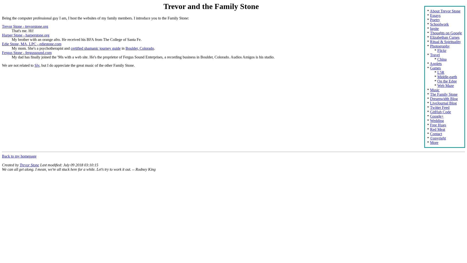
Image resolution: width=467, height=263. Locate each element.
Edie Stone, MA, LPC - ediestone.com (31, 44)
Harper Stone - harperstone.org (25, 35)
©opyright (438, 138)
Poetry (435, 20)
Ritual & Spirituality (445, 42)
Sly (37, 65)
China (442, 59)
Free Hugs (438, 125)
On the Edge (447, 81)
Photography (440, 46)
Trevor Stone (29, 165)
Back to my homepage (19, 156)
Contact (436, 134)
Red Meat (437, 129)
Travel (435, 55)
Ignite (434, 29)
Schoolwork (439, 24)
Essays (435, 15)
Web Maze (445, 86)
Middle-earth (447, 77)
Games (435, 68)
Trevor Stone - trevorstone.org (25, 26)
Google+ (437, 116)
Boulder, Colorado (140, 48)
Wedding (437, 121)
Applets (436, 64)
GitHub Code (440, 112)
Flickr (441, 50)
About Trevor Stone (445, 11)
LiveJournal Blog (443, 103)
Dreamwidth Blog (444, 99)
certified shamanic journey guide (96, 48)
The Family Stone (444, 94)
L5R (440, 72)
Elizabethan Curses (444, 37)
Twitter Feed (439, 107)
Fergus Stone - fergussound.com (27, 53)
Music (435, 90)
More (434, 143)
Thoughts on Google (446, 33)
